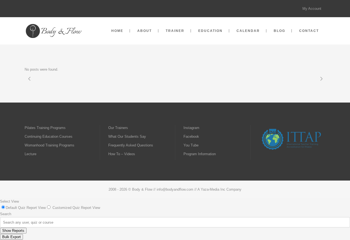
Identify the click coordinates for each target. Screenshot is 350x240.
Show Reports (13, 231)
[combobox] (3, 222)
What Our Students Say (127, 136)
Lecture (30, 154)
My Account (311, 9)
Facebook (191, 136)
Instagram (191, 128)
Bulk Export (11, 237)
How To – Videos (121, 154)
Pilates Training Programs (45, 128)
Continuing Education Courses (48, 136)
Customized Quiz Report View (76, 208)
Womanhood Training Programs (49, 145)
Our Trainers (118, 128)
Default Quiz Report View (26, 208)
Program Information (199, 154)
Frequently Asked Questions (130, 145)
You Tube (191, 145)
